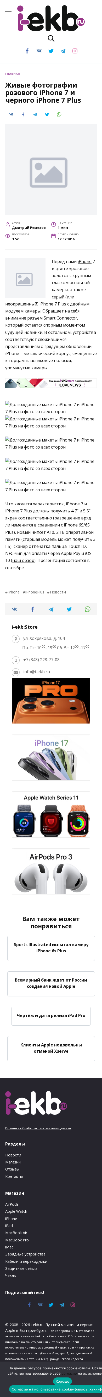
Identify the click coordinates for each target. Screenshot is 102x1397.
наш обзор (23, 560)
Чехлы (10, 1275)
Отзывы (12, 1169)
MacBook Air (16, 1232)
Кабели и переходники (26, 1261)
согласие (69, 1373)
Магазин (13, 1162)
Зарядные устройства (25, 1254)
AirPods (12, 1204)
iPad (9, 1225)
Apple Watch (16, 1211)
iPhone (85, 261)
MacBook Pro (17, 1239)
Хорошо (63, 1381)
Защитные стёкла (21, 1268)
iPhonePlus (34, 592)
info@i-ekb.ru (36, 672)
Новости (58, 592)
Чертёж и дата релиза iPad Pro (51, 1015)
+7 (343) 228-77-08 (41, 660)
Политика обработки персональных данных (38, 1128)
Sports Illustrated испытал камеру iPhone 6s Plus (51, 947)
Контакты (14, 1176)
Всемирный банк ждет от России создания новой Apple (51, 983)
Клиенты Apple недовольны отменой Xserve (51, 1048)
